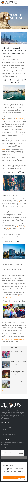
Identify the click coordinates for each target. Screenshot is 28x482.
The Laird (19, 226)
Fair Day (17, 127)
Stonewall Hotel (17, 148)
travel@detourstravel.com (9, 434)
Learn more (10, 473)
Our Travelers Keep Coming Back (17, 381)
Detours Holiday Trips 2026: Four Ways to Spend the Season (17, 372)
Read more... (5, 390)
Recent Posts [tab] (14, 347)
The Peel (8, 228)
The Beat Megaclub (8, 297)
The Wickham (21, 295)
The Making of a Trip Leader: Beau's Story (18, 362)
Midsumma (21, 201)
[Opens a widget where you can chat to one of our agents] (22, 479)
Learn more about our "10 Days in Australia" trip (13, 339)
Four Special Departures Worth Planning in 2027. (17, 352)
